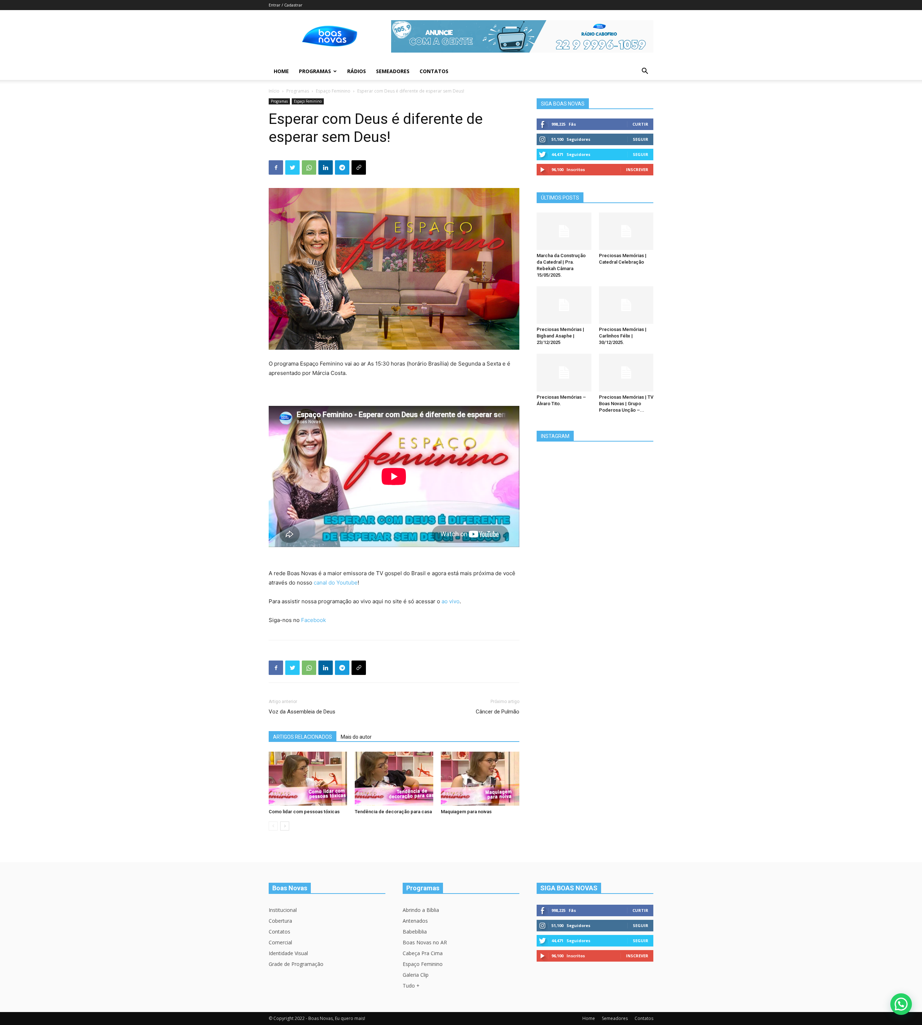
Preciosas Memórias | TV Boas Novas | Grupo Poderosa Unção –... (626, 403)
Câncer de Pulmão (497, 711)
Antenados (415, 920)
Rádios (356, 71)
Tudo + (411, 985)
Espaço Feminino (333, 91)
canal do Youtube (336, 582)
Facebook (313, 620)
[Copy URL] (359, 167)
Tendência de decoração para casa (393, 811)
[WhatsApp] (309, 167)
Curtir (640, 124)
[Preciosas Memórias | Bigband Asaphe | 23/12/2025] (564, 305)
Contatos (434, 71)
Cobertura (280, 920)
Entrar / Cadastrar (286, 5)
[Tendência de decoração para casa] (394, 779)
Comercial (280, 942)
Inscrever (637, 169)
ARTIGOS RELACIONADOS (302, 737)
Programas (315, 71)
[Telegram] (342, 167)
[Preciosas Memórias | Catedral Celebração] (626, 231)
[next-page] (284, 826)
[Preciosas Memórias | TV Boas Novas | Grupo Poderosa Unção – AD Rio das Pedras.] (626, 372)
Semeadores (392, 71)
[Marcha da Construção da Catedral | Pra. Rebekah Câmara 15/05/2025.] (564, 231)
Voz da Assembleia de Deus (302, 711)
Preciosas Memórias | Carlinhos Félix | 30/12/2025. (622, 336)
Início (274, 91)
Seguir (640, 139)
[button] (644, 71)
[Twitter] (292, 167)
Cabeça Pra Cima (423, 953)
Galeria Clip (416, 974)
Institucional (283, 910)
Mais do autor (356, 737)
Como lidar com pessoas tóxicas (304, 811)
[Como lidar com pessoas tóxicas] (308, 779)
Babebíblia (415, 931)
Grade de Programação (296, 964)
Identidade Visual (288, 953)
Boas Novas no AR (425, 942)
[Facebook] (276, 167)
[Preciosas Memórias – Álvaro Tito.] (564, 372)
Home (281, 71)
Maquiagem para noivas (466, 811)
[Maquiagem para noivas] (480, 779)
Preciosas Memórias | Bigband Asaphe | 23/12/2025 (560, 336)
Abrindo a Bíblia (421, 910)
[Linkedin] (325, 167)
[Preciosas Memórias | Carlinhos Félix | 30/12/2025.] (626, 305)
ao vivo (451, 601)
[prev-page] (273, 826)
